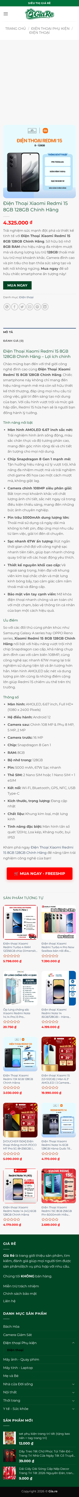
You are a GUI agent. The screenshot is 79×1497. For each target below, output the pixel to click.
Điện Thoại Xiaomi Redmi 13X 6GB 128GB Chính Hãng (18, 1079)
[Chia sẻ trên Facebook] (14, 306)
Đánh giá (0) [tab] (13, 340)
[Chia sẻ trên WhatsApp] (7, 306)
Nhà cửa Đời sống (18, 1384)
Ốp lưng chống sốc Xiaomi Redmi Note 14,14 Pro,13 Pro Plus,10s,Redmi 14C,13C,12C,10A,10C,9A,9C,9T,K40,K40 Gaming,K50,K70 (20, 1013)
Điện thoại (39, 33)
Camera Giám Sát (17, 1335)
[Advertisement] (39, 80)
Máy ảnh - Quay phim (21, 1359)
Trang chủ (15, 29)
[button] (5, 13)
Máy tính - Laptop (18, 1368)
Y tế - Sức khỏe (15, 1409)
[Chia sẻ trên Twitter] (22, 306)
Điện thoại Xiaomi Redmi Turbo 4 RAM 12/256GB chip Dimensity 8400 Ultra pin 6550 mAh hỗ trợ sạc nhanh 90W (20, 947)
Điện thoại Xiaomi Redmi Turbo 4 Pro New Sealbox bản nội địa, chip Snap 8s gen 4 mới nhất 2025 (58, 947)
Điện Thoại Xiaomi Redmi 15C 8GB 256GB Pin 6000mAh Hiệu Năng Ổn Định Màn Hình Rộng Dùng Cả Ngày (57, 1211)
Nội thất (10, 1392)
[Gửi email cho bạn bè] (29, 306)
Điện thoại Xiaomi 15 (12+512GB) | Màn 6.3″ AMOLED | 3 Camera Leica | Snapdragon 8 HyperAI (56, 1079)
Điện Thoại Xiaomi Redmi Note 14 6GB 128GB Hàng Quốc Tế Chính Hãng (56, 1145)
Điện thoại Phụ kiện (50, 29)
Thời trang (11, 1400)
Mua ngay (17, 285)
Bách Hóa (11, 1327)
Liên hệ (9, 1301)
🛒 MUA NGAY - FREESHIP (39, 873)
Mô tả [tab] (8, 332)
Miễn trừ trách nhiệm (21, 1286)
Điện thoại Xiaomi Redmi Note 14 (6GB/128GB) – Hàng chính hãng (55, 1013)
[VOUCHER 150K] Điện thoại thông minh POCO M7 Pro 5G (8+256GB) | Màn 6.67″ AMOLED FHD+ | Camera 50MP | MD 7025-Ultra (20, 1145)
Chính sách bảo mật (20, 1294)
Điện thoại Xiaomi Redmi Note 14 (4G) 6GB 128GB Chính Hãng (19, 1211)
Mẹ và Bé (11, 1376)
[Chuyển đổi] (73, 1343)
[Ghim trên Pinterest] (37, 306)
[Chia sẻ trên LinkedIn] (45, 306)
